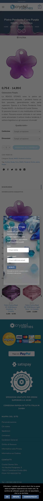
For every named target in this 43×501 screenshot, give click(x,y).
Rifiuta (16, 497)
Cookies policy (30, 497)
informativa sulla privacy (14, 273)
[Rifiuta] (40, 493)
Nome (9, 246)
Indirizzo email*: (12, 256)
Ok (7, 497)
